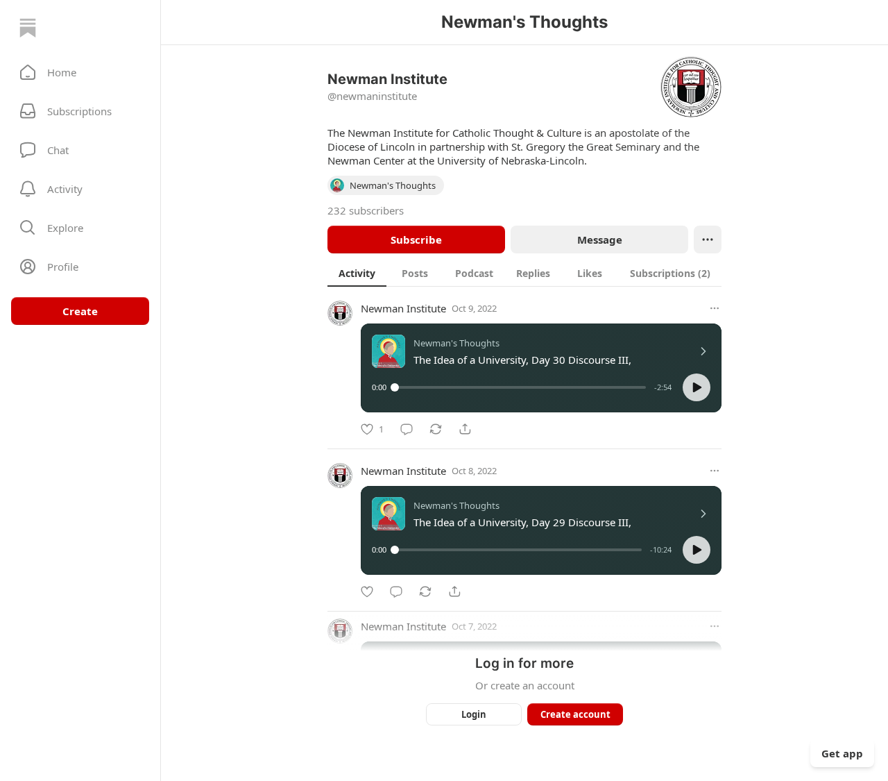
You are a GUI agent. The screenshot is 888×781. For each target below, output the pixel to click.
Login (473, 714)
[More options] (714, 308)
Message (599, 239)
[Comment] (406, 429)
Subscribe (416, 239)
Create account (575, 714)
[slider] (520, 387)
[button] (80, 72)
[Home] (27, 27)
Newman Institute (403, 308)
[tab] (356, 273)
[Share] (465, 429)
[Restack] (435, 429)
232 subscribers (365, 210)
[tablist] (524, 273)
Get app (842, 753)
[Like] (367, 591)
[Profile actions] (708, 239)
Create (80, 311)
